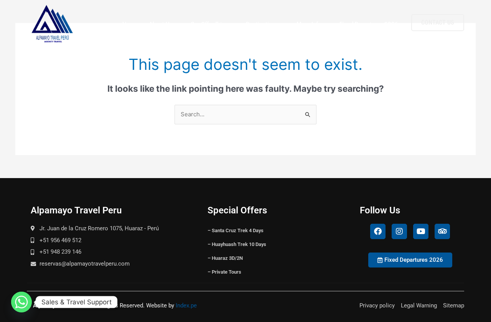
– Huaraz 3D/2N (225, 258)
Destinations (262, 24)
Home (130, 24)
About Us (161, 24)
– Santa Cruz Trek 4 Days (236, 230)
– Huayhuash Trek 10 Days (237, 244)
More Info (309, 24)
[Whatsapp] (21, 302)
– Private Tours (224, 272)
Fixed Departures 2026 (368, 24)
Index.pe (186, 305)
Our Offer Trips (209, 24)
